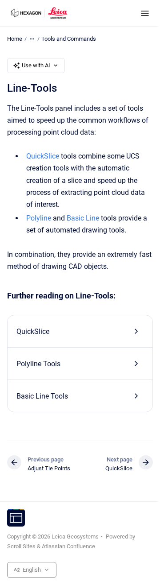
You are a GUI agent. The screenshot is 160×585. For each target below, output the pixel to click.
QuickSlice (42, 156)
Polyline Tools (38, 364)
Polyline (38, 218)
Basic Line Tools (42, 396)
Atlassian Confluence (68, 546)
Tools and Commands (68, 38)
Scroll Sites (21, 546)
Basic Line (83, 218)
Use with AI (36, 65)
